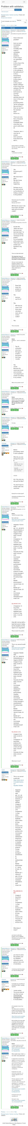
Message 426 (13, 769)
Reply (12, 158)
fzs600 (3, 770)
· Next (15, 25)
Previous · (3, 25)
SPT (3, 2)
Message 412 (13, 220)
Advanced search (4, 11)
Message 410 (13, 161)
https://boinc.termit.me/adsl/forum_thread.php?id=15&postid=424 (18, 1049)
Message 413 (13, 278)
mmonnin (4, 979)
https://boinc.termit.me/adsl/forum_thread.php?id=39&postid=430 (18, 1090)
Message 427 (13, 948)
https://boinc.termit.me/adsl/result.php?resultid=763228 (18, 648)
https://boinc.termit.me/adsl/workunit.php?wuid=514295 (18, 1016)
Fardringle (4, 443)
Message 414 (13, 334)
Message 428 (13, 979)
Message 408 (13, 30)
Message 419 (13, 443)
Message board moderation (6, 17)
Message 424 (13, 506)
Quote (16, 158)
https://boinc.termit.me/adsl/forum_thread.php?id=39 (18, 1101)
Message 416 (13, 391)
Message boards (5, 15)
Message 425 (13, 639)
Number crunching (14, 15)
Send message (5, 45)
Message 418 (13, 417)
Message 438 (13, 1038)
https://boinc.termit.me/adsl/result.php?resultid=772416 (18, 520)
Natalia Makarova (6, 30)
